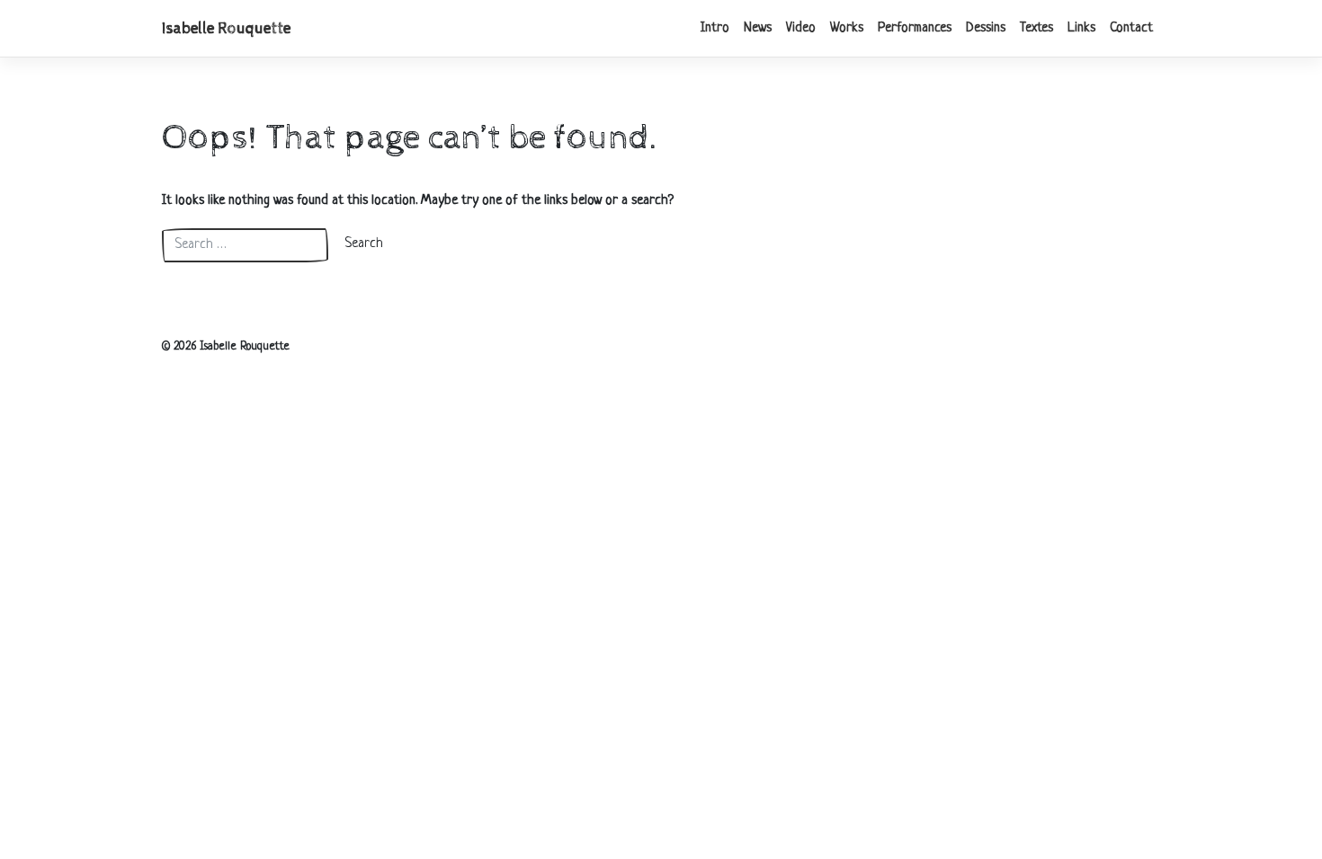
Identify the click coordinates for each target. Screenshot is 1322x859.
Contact (1131, 28)
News (758, 28)
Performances (914, 28)
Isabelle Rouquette (226, 29)
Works (846, 28)
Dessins (985, 28)
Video (801, 28)
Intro (715, 28)
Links (1081, 28)
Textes (1036, 28)
